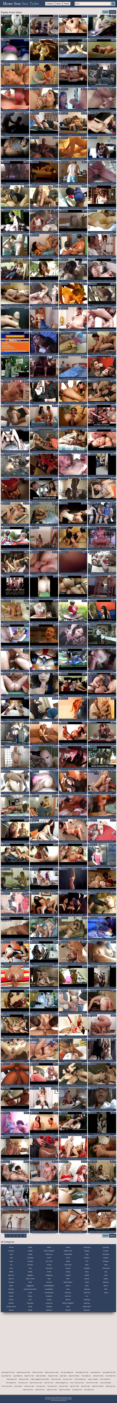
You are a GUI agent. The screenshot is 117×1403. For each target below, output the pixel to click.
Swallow (105, 1258)
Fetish (49, 1258)
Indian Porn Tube (52, 1390)
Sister (87, 1285)
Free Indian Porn (89, 1390)
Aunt (11, 1268)
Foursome (49, 1268)
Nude (68, 1306)
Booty (11, 1296)
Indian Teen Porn (28, 1390)
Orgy (86, 1254)
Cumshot (30, 1265)
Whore (106, 1285)
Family (30, 1310)
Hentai (68, 1247)
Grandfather (49, 1289)
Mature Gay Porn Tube (23, 1372)
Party (87, 1265)
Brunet (11, 1310)
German (49, 1282)
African (11, 1247)
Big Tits (11, 1279)
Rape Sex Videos (41, 1376)
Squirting (87, 1303)
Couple (30, 1254)
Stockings (106, 1247)
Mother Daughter (68, 1303)
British (11, 1299)
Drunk (30, 1292)
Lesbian (67, 1268)
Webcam (106, 1282)
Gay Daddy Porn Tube (7, 1372)
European (30, 1303)
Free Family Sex (86, 1376)
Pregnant (87, 1268)
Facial (30, 1306)
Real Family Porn (12, 1379)
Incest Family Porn (80, 1379)
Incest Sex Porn (67, 1379)
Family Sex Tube (24, 1379)
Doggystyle (30, 1285)
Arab (11, 1258)
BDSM (11, 1272)
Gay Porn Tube (63, 1386)
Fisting (49, 1265)
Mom (68, 1289)
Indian (68, 1261)
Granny (49, 1299)
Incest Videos (18, 1386)
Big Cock (11, 1275)
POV (87, 1261)
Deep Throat (30, 1279)
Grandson (49, 1296)
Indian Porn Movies (98, 1386)
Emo (30, 1299)
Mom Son (68, 1296)
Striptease (105, 1254)
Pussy (87, 1272)
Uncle (106, 1275)
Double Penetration (30, 1289)
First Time (49, 1261)
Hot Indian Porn (77, 1390)
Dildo (30, 1282)
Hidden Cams (68, 1251)
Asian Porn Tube (29, 1386)
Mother (67, 1299)
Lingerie (68, 1275)
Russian (86, 1279)
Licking (68, 1272)
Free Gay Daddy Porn (67, 1372)
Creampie (30, 1258)
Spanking (87, 1299)
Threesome (106, 1268)
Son (87, 1296)
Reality (87, 1275)
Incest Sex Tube (56, 1379)
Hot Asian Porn (40, 1386)
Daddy (30, 1272)
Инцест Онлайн (93, 1379)
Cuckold (30, 1261)
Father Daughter (49, 1251)
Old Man (68, 1310)
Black (11, 1285)
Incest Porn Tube (7, 1386)
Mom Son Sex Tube (92, 1383)
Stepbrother (87, 1306)
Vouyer (105, 1279)
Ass (11, 1265)
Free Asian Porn (52, 1386)
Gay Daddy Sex (17, 1376)
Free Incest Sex (23, 1383)
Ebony (30, 1296)
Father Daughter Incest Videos (40, 1379)
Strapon (105, 1251)
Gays (49, 1279)
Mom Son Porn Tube (36, 1383)
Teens (106, 1265)
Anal (11, 1254)
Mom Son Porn (48, 1383)
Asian (11, 1261)
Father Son (49, 1254)
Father (49, 1247)
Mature (68, 1285)
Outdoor (87, 1258)
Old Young (87, 1247)
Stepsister (87, 1310)
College (30, 1251)
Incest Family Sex (105, 1379)
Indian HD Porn (40, 1390)
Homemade (68, 1254)
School (87, 1282)
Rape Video (63, 1376)
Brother (11, 1303)
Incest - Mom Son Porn (77, 1383)
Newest (58, 3)
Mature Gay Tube (37, 1372)
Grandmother (49, 1292)
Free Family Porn (111, 1376)
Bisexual (11, 1282)
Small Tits (87, 1292)
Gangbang (49, 1275)
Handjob (49, 1306)
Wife (105, 1289)
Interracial (68, 1265)
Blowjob (11, 1292)
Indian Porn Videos (64, 1390)
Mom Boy (68, 1292)
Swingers (106, 1261)
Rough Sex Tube (53, 1376)
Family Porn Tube (98, 1376)
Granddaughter (49, 1285)
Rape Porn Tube (29, 1376)
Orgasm (86, 1251)
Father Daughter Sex (61, 1383)
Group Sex (49, 1303)
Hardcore (49, 1310)
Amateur (11, 1251)
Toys (105, 1272)
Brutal (30, 1247)
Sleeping (87, 1289)
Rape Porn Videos (74, 1376)
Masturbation (68, 1282)
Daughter (30, 1275)
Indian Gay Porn (110, 1386)
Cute (30, 1268)
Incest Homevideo (105, 1383)
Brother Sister (11, 1306)
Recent (112, 12)
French (49, 1272)
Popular (66, 3)
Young (106, 1292)
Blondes (11, 1289)
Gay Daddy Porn (95, 1372)
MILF (68, 1279)
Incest (68, 1258)
